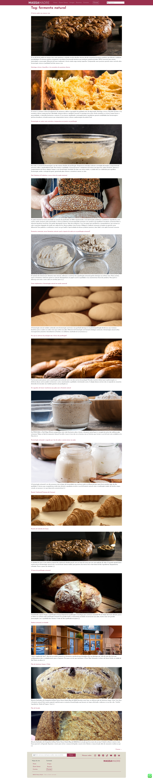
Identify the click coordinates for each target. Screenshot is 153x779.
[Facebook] (99, 755)
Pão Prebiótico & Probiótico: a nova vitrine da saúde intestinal (49, 175)
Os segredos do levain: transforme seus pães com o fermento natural (51, 388)
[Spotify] (115, 755)
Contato (86, 2)
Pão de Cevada (35, 708)
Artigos (71, 2)
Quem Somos (63, 2)
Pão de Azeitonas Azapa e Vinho (40, 664)
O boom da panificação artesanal (40, 570)
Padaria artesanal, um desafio (39, 622)
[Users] (119, 755)
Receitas (79, 2)
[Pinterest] (103, 755)
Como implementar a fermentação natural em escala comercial (49, 283)
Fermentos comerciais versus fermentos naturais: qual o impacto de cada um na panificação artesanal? (60, 231)
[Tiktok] (107, 755)
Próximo (119, 749)
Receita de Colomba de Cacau (40, 528)
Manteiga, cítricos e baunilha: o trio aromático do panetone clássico (50, 67)
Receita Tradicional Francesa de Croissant (43, 492)
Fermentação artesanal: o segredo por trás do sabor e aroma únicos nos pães (53, 440)
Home (55, 2)
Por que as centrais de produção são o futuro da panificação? (49, 335)
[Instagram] (95, 755)
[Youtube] (111, 755)
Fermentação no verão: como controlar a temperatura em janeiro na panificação (54, 121)
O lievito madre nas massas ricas (40, 13)
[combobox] (115, 3)
